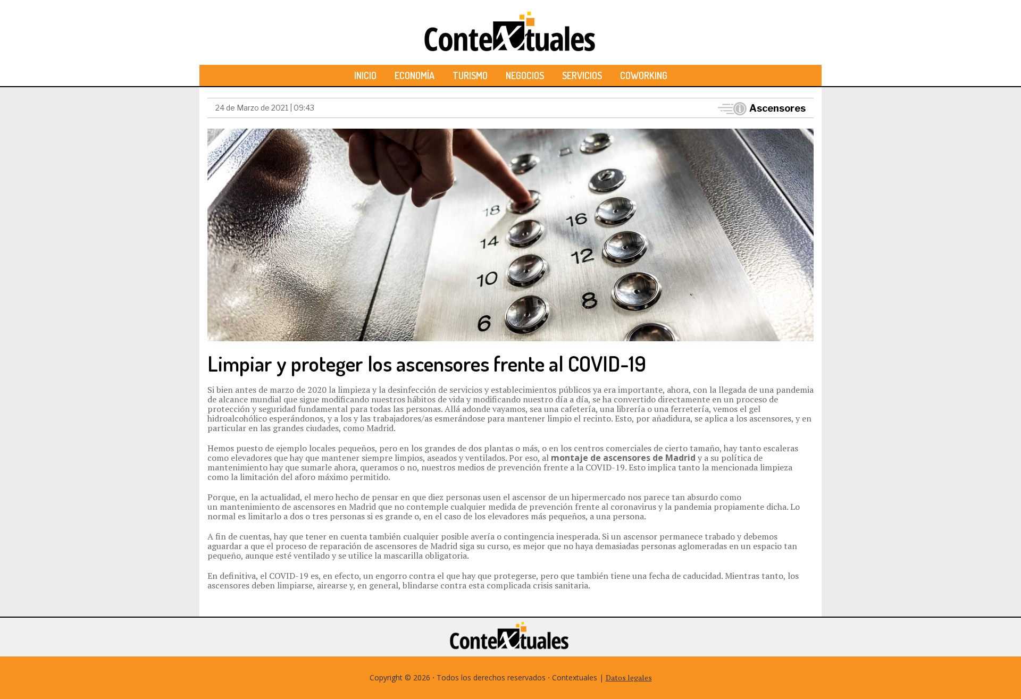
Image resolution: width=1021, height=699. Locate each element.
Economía (414, 75)
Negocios (525, 75)
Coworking (643, 75)
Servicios (582, 75)
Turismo (470, 75)
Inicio (365, 75)
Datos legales (629, 677)
